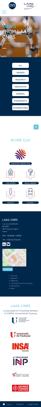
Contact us (8, 269)
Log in (9, 404)
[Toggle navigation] (4, 12)
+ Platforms (13, 280)
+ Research (13, 278)
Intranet (19, 404)
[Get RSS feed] (36, 127)
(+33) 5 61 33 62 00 (13, 239)
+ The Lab (12, 275)
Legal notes (33, 404)
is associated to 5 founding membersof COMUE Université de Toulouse (20, 312)
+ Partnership (14, 285)
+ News (11, 288)
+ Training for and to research (20, 283)
